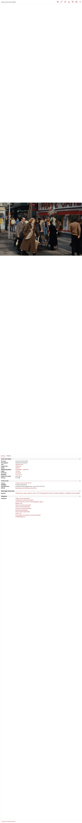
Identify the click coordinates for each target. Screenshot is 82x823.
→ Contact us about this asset (8, 821)
